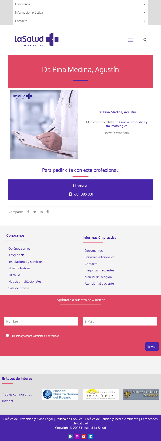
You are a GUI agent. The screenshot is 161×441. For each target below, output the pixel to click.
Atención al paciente (100, 283)
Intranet (8, 401)
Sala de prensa (18, 288)
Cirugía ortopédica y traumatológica (126, 124)
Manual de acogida (98, 277)
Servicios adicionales (99, 257)
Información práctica (29, 12)
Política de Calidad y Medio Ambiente (111, 419)
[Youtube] (84, 436)
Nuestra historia (19, 268)
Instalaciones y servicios (25, 262)
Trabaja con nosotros (17, 394)
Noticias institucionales (24, 281)
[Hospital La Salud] (36, 39)
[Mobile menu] (130, 39)
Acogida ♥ (16, 255)
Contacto (21, 21)
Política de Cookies (69, 419)
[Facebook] (70, 436)
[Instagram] (77, 436)
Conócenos (22, 4)
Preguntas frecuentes (99, 270)
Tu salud (14, 275)
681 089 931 (83, 194)
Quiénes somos (19, 248)
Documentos (94, 251)
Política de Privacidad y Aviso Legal (28, 419)
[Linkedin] (90, 436)
